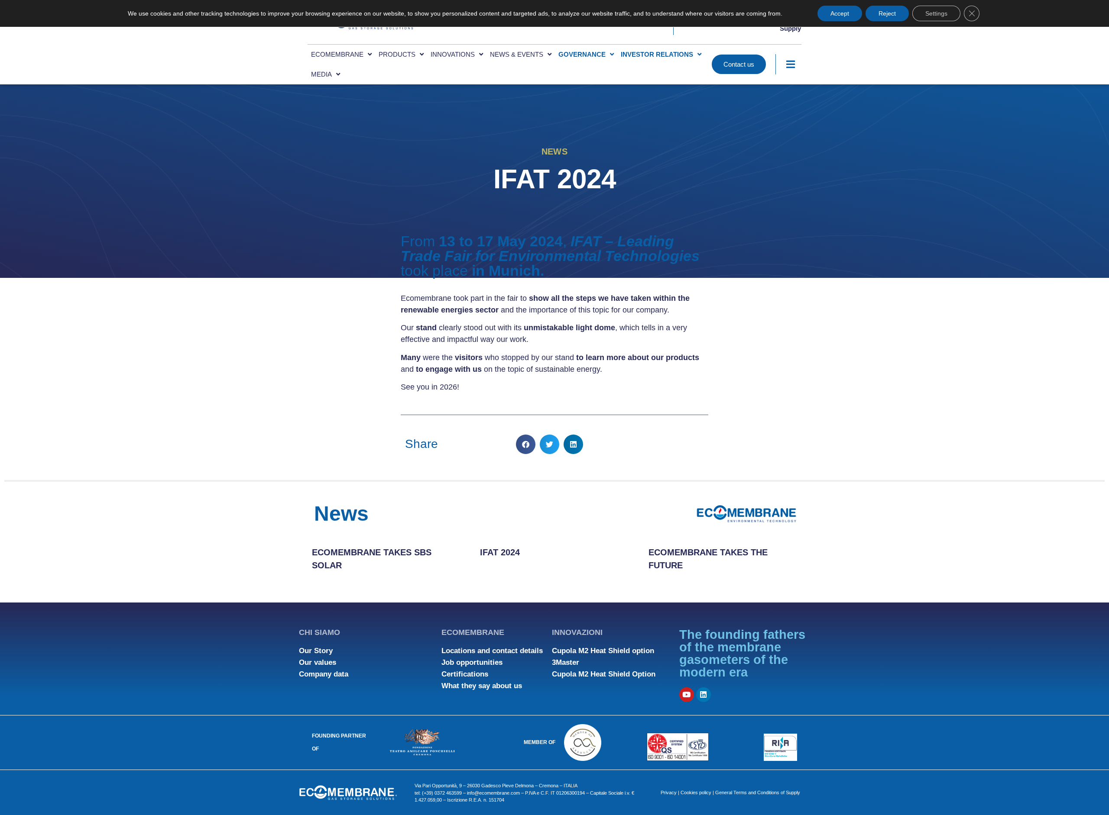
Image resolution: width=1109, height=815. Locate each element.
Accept (839, 13)
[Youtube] (686, 694)
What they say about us (481, 686)
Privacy (669, 792)
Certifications (464, 674)
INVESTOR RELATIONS (657, 54)
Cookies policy (696, 792)
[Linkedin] (703, 694)
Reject (887, 13)
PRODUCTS (397, 54)
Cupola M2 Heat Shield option (603, 651)
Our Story (316, 651)
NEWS (555, 151)
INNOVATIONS (453, 54)
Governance (582, 54)
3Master (565, 662)
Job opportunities (472, 662)
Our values (317, 662)
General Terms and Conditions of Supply (757, 792)
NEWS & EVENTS (516, 54)
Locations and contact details (492, 651)
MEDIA (321, 74)
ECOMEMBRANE (337, 54)
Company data (323, 674)
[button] (525, 444)
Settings (936, 13)
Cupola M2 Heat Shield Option (603, 674)
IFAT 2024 (500, 552)
